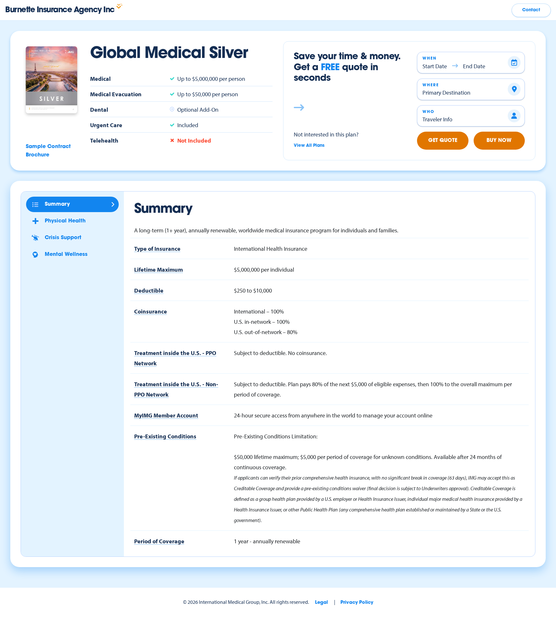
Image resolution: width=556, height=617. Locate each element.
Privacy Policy (356, 602)
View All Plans (309, 146)
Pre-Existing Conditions (165, 436)
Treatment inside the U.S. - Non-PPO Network (176, 389)
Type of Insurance (157, 248)
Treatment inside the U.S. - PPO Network (175, 358)
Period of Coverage (159, 541)
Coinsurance (150, 311)
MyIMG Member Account (166, 415)
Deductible (148, 290)
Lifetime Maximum (158, 269)
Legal (321, 602)
